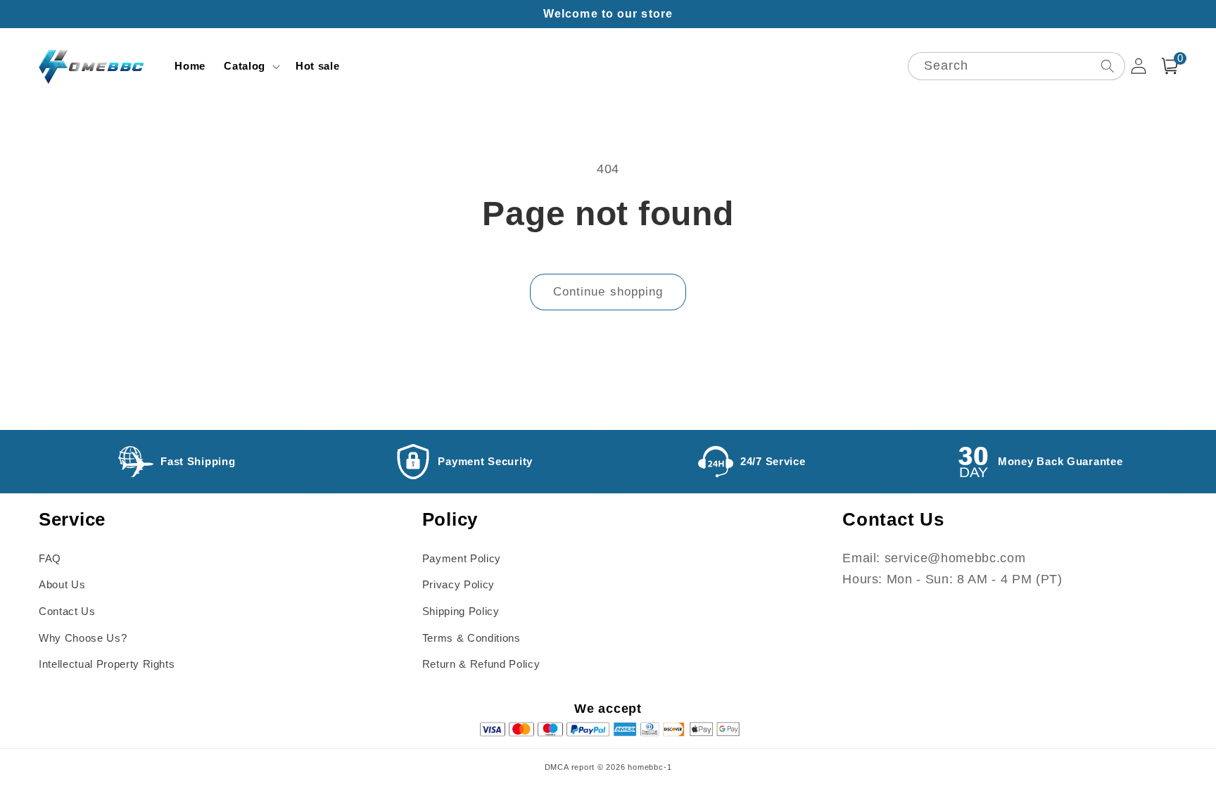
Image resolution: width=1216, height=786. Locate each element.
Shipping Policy (461, 611)
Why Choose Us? (83, 638)
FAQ (50, 558)
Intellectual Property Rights (107, 664)
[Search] (1107, 66)
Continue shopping (608, 291)
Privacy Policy (458, 584)
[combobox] (1016, 66)
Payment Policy (461, 558)
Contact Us (67, 611)
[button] (250, 66)
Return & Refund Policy (481, 664)
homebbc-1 (649, 767)
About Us (62, 584)
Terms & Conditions (471, 638)
